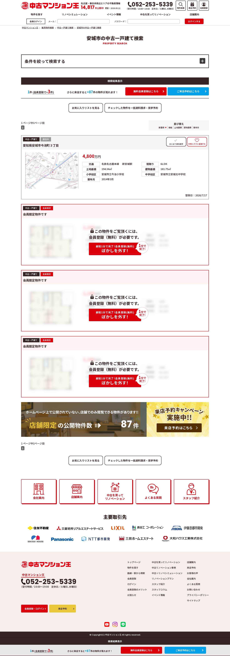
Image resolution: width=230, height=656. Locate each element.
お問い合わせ (193, 589)
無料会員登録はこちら (145, 91)
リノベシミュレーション (75, 14)
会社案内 (191, 578)
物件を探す (37, 14)
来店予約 (191, 567)
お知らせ (131, 595)
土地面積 (178, 127)
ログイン (131, 584)
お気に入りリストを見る (86, 108)
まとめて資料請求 (176, 144)
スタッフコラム (159, 589)
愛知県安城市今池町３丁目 (41, 145)
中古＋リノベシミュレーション (167, 573)
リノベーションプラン (163, 578)
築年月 (196, 127)
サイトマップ (193, 600)
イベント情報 (114, 14)
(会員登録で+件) (43, 92)
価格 (170, 127)
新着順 (161, 127)
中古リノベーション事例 (164, 567)
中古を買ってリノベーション (155, 14)
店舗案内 (194, 14)
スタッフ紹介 (158, 584)
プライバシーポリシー (198, 595)
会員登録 (131, 578)
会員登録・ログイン (34, 608)
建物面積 (187, 127)
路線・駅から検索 (136, 573)
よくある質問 (193, 584)
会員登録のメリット (137, 589)
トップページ (134, 562)
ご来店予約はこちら (188, 91)
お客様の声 (192, 573)
